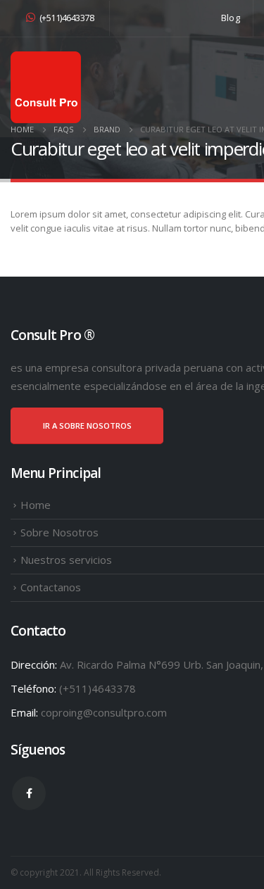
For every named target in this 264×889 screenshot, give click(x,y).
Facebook (29, 793)
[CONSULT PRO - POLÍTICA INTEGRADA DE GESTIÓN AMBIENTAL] (46, 87)
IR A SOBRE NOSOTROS (87, 425)
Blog (230, 18)
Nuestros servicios (66, 560)
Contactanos (50, 587)
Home (35, 505)
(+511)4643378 (66, 18)
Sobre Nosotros (59, 532)
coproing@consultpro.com (104, 712)
